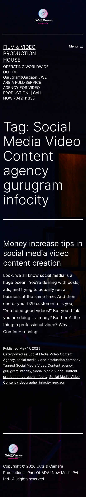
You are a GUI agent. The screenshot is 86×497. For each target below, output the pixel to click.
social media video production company (48, 360)
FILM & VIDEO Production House (19, 53)
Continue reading (20, 331)
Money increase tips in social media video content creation (42, 253)
